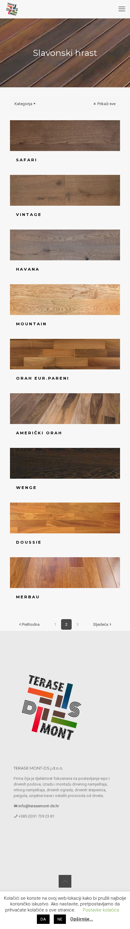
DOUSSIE (29, 542)
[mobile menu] (122, 9)
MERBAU (28, 596)
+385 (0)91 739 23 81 (36, 816)
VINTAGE (29, 214)
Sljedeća (100, 624)
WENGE (26, 487)
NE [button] (59, 919)
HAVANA (28, 269)
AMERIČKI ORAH (39, 432)
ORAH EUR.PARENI (42, 378)
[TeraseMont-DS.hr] (12, 9)
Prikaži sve (105, 103)
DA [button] (43, 919)
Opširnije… (81, 919)
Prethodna (31, 624)
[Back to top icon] (65, 881)
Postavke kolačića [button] (101, 910)
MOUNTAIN (31, 323)
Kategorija (23, 103)
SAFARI (26, 159)
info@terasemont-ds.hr (38, 806)
